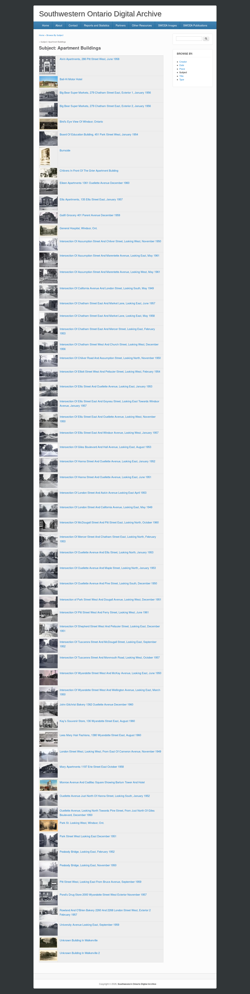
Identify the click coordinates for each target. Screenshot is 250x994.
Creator (183, 61)
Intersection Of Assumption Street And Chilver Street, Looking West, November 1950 (110, 241)
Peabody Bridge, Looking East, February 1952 (87, 851)
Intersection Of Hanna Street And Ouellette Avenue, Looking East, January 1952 (107, 461)
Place (182, 68)
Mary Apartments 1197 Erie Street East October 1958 (92, 766)
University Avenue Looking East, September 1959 (89, 924)
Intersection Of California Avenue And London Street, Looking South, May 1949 (107, 288)
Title (181, 75)
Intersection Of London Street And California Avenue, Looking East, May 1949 (106, 507)
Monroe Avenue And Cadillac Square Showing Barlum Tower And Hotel (102, 782)
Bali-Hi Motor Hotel (71, 79)
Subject (183, 72)
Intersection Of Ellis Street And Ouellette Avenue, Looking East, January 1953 (106, 386)
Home (45, 25)
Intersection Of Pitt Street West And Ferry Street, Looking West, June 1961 (104, 612)
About (58, 25)
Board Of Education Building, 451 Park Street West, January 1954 (99, 134)
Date (181, 65)
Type (181, 79)
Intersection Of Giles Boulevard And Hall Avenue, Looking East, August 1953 (105, 447)
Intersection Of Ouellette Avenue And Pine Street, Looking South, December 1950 (108, 583)
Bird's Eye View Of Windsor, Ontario (81, 121)
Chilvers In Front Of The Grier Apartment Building (89, 170)
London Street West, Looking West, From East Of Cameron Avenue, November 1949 (110, 751)
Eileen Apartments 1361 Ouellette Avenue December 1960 (94, 183)
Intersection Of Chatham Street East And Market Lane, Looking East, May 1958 (107, 316)
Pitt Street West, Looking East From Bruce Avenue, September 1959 (100, 882)
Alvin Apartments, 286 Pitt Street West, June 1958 (89, 59)
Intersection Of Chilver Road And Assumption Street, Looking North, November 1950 (110, 358)
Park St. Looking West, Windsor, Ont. (82, 823)
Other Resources (142, 25)
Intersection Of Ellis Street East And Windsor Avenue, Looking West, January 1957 (109, 432)
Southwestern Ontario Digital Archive (137, 984)
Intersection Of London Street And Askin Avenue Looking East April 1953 (103, 492)
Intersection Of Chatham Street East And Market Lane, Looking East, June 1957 (107, 303)
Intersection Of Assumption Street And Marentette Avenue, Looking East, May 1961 (109, 255)
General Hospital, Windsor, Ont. (78, 228)
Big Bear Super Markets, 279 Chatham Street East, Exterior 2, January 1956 (105, 106)
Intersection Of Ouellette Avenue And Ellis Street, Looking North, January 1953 (106, 552)
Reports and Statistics (96, 25)
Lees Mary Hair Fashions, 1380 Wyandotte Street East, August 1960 (100, 735)
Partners (121, 25)
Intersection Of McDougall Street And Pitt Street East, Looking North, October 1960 (109, 522)
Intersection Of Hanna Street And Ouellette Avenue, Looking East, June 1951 (105, 477)
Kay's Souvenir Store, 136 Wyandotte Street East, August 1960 (97, 721)
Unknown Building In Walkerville (79, 940)
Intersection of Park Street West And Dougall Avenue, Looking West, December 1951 (110, 599)
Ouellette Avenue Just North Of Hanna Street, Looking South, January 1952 (105, 796)
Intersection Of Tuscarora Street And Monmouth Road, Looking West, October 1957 (110, 657)
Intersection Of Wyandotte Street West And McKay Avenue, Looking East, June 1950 (110, 673)
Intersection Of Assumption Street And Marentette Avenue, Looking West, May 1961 (110, 272)
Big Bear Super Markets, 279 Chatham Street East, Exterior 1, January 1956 (105, 92)
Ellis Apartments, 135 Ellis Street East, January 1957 (91, 199)
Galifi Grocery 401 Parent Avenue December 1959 (90, 215)
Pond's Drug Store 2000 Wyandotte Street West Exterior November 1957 (103, 894)
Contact (73, 25)
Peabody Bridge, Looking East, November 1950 (88, 865)
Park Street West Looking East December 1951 (88, 836)
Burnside (65, 150)
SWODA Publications (195, 25)
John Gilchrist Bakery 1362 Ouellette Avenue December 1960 (96, 704)
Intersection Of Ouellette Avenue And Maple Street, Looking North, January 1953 (108, 568)
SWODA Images (167, 25)
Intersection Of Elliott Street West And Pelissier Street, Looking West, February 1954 (110, 371)
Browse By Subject (54, 35)
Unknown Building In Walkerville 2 (80, 953)
